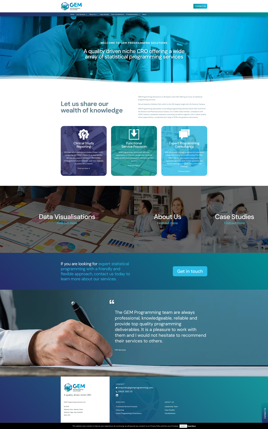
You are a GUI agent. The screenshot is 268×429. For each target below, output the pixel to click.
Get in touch (190, 271)
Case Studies (104, 14)
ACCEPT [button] (183, 426)
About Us (92, 14)
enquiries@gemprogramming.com (135, 387)
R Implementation (132, 14)
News (144, 14)
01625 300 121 (125, 391)
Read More (191, 426)
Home (72, 14)
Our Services (80, 14)
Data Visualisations (117, 14)
